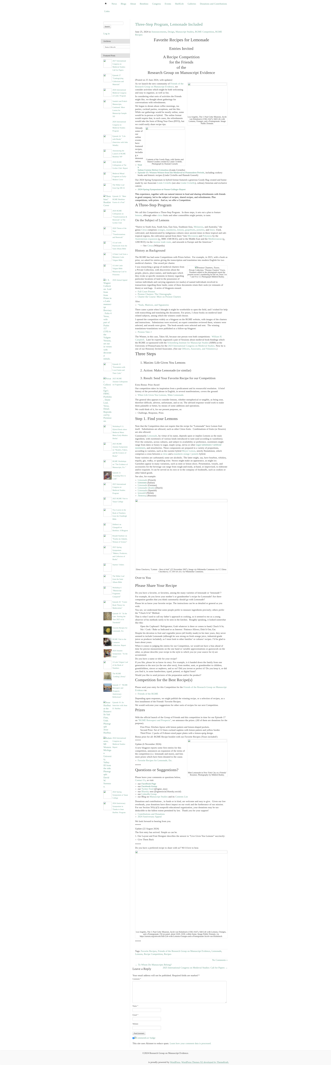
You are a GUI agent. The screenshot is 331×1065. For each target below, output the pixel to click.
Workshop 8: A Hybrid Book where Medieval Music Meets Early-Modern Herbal (120, 432)
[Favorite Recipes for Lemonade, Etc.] (107, 630)
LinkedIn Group (149, 794)
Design (171, 31)
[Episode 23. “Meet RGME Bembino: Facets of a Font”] (107, 200)
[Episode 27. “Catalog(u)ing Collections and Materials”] (107, 78)
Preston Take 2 (145, 332)
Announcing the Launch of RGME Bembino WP (119, 154)
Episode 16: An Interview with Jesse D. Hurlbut (119, 705)
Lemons (139, 954)
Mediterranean (215, 239)
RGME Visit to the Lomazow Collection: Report (119, 642)
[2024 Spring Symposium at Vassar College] (107, 794)
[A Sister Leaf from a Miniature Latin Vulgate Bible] (107, 256)
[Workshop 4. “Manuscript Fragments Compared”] (107, 590)
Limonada (142, 490)
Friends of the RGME (148, 693)
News (114, 3)
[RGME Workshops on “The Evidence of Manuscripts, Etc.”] (107, 463)
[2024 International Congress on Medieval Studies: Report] (107, 762)
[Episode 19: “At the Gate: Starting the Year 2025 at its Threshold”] (107, 616)
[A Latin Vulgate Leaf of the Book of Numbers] (107, 664)
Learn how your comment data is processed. (190, 1043)
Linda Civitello (164, 183)
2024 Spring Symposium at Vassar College (120, 795)
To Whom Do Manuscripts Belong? (153, 964)
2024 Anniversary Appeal (150, 816)
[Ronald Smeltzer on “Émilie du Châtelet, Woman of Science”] (107, 538)
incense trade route (162, 242)
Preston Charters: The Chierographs (154, 294)
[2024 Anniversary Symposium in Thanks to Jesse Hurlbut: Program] (107, 806)
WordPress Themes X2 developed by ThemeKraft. (205, 1062)
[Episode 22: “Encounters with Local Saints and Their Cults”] (107, 366)
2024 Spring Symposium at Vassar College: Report (162, 189)
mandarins (171, 229)
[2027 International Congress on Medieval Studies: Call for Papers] (107, 63)
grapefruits (190, 229)
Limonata (142, 482)
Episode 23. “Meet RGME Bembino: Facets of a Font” (119, 199)
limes (212, 229)
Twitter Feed (147, 789)
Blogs (123, 3)
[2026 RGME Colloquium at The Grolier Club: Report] (107, 164)
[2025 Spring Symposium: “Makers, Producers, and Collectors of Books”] (107, 549)
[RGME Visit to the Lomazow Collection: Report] (107, 641)
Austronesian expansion (146, 239)
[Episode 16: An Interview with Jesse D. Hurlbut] (107, 717)
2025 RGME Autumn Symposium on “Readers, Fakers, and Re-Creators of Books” (120, 450)
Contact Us (140, 780)
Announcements (158, 31)
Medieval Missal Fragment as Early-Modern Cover (119, 176)
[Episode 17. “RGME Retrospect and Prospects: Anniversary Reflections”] (107, 687)
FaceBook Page (148, 783)
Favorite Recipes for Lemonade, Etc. (155, 760)
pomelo (195, 454)
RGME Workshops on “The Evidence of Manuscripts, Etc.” (120, 464)
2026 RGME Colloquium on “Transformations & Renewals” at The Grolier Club (119, 217)
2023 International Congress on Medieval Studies (191, 345)
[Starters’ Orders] (107, 567)
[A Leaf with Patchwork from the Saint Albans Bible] (107, 245)
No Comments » (220, 960)
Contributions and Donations (151, 814)
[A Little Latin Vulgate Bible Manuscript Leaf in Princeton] (107, 268)
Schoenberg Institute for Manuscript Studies (188, 342)
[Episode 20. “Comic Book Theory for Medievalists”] (107, 604)
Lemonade (152, 435)
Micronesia (193, 236)
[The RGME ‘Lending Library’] (107, 676)
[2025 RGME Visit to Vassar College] (107, 501)
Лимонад (142, 495)
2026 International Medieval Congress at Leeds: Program (119, 93)
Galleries (192, 3)
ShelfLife (179, 3)
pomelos (200, 229)
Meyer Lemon (188, 451)
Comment (137, 979)
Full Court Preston (146, 291)
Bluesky (145, 791)
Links (107, 11)
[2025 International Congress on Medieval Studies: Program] (107, 486)
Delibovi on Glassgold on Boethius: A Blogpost (120, 527)
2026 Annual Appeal (119, 280)
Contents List (181, 796)
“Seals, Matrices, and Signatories (153, 305)
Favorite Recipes (149, 951)
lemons (138, 215)
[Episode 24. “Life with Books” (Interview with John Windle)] (107, 138)
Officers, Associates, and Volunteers (199, 348)
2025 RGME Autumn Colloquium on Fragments (120, 381)
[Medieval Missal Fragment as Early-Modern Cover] (107, 176)
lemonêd (142, 493)
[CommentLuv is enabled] (144, 1037)
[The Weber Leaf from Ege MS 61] (107, 187)
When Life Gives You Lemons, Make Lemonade (160, 395)
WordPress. (175, 1062)
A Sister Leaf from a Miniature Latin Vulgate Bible (120, 257)
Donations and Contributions (213, 3)
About (133, 3)
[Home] (105, 4)
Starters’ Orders (118, 565)
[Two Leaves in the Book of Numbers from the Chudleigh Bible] (107, 512)
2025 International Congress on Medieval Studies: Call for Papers (195, 967)
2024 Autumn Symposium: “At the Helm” (119, 654)
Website (135, 1024)
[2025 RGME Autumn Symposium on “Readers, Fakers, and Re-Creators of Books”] (107, 446)
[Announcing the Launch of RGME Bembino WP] (107, 153)
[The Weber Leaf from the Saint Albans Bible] (107, 578)
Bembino (144, 3)
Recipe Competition (153, 954)
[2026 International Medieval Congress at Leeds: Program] (107, 92)
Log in (106, 33)
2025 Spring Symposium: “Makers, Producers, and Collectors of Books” (119, 553)
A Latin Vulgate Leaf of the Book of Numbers (120, 665)
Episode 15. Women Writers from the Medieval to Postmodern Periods (171, 172)
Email (135, 1015)
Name (135, 1006)
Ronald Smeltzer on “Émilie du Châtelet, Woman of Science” (119, 539)
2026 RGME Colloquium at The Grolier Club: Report (120, 165)
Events (168, 3)
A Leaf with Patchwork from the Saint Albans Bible (119, 246)
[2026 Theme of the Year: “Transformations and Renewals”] (107, 230)
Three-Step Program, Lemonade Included (169, 24)
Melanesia (198, 227)
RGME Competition (204, 31)
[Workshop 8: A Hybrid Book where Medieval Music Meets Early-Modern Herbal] (107, 428)
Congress (156, 3)
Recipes (167, 954)
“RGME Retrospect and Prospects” (154, 720)
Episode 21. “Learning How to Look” (119, 476)
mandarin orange (182, 454)
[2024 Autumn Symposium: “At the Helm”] (107, 653)
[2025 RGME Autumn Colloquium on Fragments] (107, 399)
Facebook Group (149, 786)
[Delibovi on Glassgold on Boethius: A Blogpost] (107, 527)
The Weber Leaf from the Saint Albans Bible (118, 579)
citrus (160, 215)
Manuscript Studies (185, 31)
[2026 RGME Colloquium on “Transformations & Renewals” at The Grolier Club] (107, 213)
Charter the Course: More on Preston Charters (159, 296)
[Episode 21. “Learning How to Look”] (107, 475)
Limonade (142, 480)
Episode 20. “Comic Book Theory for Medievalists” (119, 605)
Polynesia (207, 236)
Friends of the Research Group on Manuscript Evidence (159, 85)
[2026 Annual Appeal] (107, 319)
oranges (161, 229)
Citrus (144, 229)
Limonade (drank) (146, 487)
